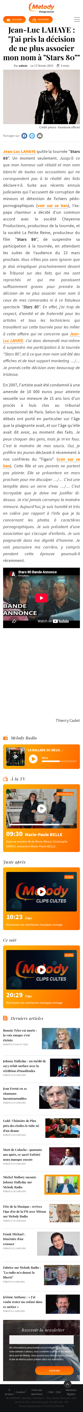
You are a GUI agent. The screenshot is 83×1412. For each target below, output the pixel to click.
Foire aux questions (37, 1392)
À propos (9, 1392)
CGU (50, 1392)
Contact (20, 1392)
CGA (58, 1392)
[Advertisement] (41, 670)
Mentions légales (71, 1392)
